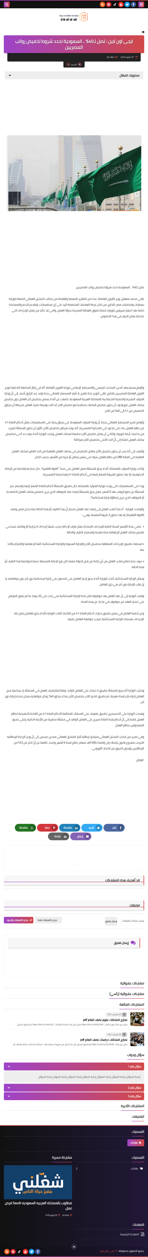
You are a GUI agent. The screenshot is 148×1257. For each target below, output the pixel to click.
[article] (41, 858)
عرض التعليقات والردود (18, 920)
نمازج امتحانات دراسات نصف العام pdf (103, 1039)
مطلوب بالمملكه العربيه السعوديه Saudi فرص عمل (38, 1205)
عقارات (134, 1142)
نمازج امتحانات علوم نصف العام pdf (105, 1020)
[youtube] (121, 4)
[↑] (74, 1247)
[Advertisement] (115, 109)
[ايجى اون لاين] (74, 16)
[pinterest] (108, 4)
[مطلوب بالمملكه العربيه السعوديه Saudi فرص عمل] (38, 1182)
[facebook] (133, 4)
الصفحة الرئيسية (129, 1234)
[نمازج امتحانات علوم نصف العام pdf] (137, 1019)
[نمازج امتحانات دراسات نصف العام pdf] (137, 1039)
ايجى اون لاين (107, 1251)
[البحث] (7, 4)
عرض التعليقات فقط (47, 920)
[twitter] (127, 4)
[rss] (102, 4)
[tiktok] (115, 4)
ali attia (65, 1215)
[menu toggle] (141, 4)
